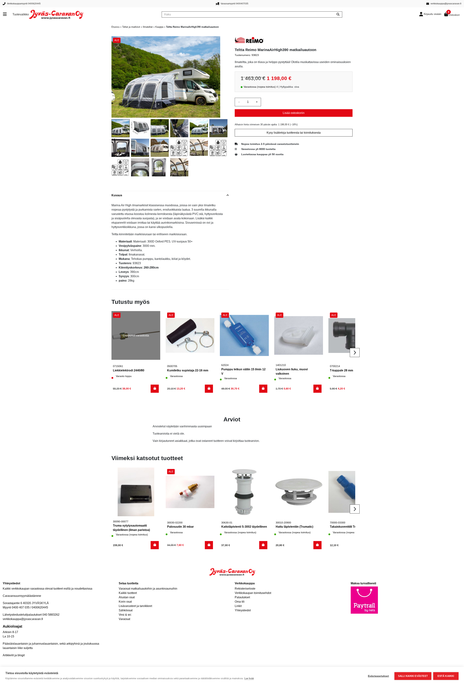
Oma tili (240, 601)
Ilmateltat (148, 27)
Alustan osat (127, 597)
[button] (209, 389)
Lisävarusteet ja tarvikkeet (135, 606)
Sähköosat (125, 610)
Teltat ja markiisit (131, 27)
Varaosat (124, 619)
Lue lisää (249, 678)
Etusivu (115, 27)
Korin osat (125, 601)
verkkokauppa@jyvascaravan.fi (23, 619)
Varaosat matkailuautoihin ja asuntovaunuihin (148, 588)
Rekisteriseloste (245, 588)
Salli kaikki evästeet (413, 676)
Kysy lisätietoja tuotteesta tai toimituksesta (294, 132)
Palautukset (242, 597)
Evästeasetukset (378, 676)
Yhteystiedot (243, 610)
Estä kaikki (446, 676)
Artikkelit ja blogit (14, 655)
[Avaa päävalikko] (8, 14)
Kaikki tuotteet (128, 592)
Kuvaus (116, 195)
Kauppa (159, 27)
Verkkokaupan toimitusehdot (253, 592)
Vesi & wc (125, 614)
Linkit (238, 606)
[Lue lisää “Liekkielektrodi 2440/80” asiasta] (155, 389)
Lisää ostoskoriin (293, 112)
